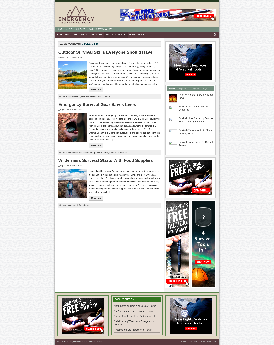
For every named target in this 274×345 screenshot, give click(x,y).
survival (107, 97)
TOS (215, 342)
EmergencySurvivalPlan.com (76, 342)
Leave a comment (70, 97)
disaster (84, 153)
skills (100, 97)
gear (111, 153)
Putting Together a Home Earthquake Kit (134, 316)
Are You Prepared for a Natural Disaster (134, 311)
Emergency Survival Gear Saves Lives (97, 104)
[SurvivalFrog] (190, 62)
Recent (172, 88)
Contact (80, 29)
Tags (205, 88)
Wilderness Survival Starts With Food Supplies (105, 160)
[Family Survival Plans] (190, 177)
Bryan (63, 57)
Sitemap (183, 342)
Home (59, 29)
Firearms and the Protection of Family (133, 330)
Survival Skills (115, 34)
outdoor (93, 97)
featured (85, 97)
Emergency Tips (67, 34)
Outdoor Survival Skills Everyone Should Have (105, 52)
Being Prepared (91, 34)
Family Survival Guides (100, 29)
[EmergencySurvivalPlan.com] (76, 23)
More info (96, 89)
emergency (95, 153)
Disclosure (193, 342)
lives (117, 153)
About (69, 29)
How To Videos (138, 34)
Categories (194, 88)
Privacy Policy (205, 342)
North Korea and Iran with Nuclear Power (135, 306)
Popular (182, 88)
